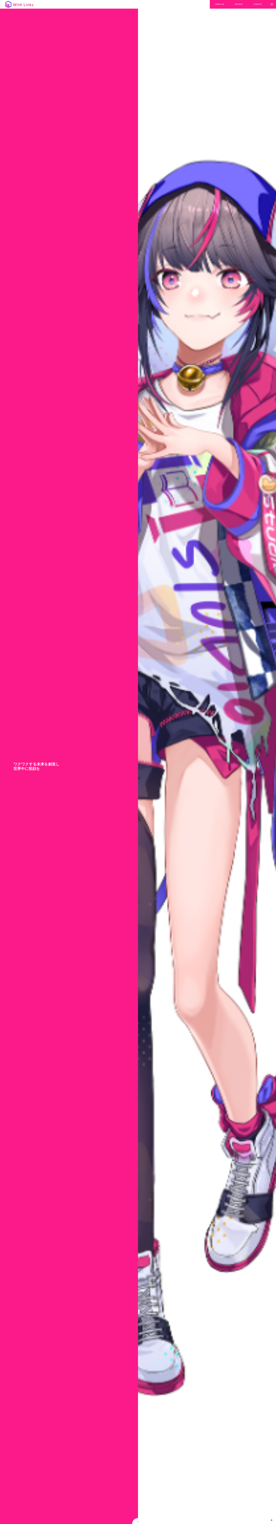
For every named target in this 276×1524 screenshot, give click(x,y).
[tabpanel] (207, 766)
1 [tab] (271, 1520)
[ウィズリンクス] (19, 4)
